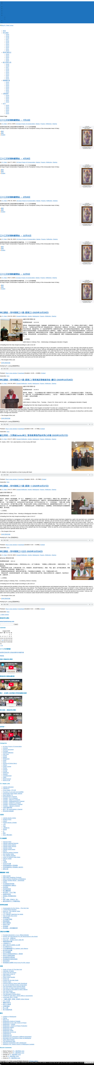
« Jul (1, 645)
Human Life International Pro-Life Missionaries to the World (20, 936)
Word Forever (7, 779)
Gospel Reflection (22, 316)
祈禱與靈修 (6, 1006)
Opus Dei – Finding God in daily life (13, 940)
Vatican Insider (7, 858)
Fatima (5, 1018)
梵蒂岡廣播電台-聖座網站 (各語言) (13, 867)
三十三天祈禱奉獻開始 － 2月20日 (15, 197)
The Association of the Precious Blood (14, 986)
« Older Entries (4, 614)
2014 (7, 44)
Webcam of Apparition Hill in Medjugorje (14, 1043)
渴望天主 (8, 17)
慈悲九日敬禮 (7, 1004)
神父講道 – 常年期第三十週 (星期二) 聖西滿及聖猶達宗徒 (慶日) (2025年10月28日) (36, 380)
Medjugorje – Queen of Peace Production (15, 1026)
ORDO (5, 882)
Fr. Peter (4, 124)
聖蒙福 (2, 655)
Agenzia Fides (7, 841)
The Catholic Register (9, 855)
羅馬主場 (5, 869)
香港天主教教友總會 (9, 955)
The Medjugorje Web (9, 1041)
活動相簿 (6, 93)
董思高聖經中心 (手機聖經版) (11, 901)
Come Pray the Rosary (9, 972)
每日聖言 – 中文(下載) (9, 892)
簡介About (6, 6)
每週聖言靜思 (7, 894)
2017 (7, 39)
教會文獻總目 (7, 923)
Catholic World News (9, 849)
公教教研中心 (7, 943)
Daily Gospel (6, 876)
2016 (7, 41)
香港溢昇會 (6, 961)
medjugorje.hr (7, 1033)
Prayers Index (7, 982)
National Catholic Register (10, 852)
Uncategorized (7, 775)
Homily (30, 316)
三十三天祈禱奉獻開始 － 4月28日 (15, 158)
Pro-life (5, 771)
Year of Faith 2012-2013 (10, 916)
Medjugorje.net (7, 1035)
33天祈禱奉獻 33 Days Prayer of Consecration (16, 12)
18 (2, 640)
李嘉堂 (5, 829)
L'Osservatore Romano (9, 909)
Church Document (8, 749)
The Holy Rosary (8, 991)
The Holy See (7, 912)
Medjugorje (35, 316)
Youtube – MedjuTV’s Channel (12, 803)
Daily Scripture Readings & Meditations (14, 879)
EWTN (5, 851)
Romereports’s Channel (10, 796)
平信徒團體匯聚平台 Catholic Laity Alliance (15, 948)
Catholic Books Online (9, 818)
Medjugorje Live (7, 1029)
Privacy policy (90, 1062)
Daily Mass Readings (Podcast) (12, 877)
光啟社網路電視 (7, 807)
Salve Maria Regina (8, 1039)
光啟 (4, 826)
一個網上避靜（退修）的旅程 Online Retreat (16, 999)
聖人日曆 (5, 1008)
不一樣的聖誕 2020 (18, 1051)
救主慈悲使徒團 (7, 950)
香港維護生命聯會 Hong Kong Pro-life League (16, 962)
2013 (7, 46)
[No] (0, 1064)
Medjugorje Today (8, 1030)
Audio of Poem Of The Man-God (12, 969)
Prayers (42, 124)
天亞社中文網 (7, 863)
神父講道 (6, 33)
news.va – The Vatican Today (11, 911)
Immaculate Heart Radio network (12, 793)
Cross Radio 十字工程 (9, 790)
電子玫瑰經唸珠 (7, 1009)
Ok (85, 1062)
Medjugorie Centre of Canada (11, 1021)
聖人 (4, 898)
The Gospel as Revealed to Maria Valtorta (15, 989)
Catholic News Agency (9, 845)
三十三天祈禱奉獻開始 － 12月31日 (15, 235)
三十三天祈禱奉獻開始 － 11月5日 (15, 274)
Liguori (5, 821)
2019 (7, 36)
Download (21, 373)
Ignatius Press (7, 819)
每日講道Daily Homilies (10, 8)
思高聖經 (5, 887)
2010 (7, 50)
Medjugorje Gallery (8, 1027)
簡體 (2, 133)
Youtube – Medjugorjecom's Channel (13, 801)
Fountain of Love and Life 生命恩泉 (13, 792)
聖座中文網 (6, 924)
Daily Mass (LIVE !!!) (9, 974)
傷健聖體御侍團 (7, 941)
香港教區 (5, 926)
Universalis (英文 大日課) (10, 997)
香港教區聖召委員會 (9, 957)
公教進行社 (6, 828)
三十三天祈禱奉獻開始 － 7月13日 (15, 120)
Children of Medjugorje (9, 1016)
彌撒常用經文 (7, 1002)
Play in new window (11, 373)
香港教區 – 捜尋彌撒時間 (10, 928)
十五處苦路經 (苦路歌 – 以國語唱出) (16, 19)
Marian (38, 124)
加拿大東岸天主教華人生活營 (11, 945)
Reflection (49, 124)
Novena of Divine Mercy (10, 763)
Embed (43, 373)
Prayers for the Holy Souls (10, 980)
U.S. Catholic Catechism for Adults (13, 914)
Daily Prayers (7, 975)
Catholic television (8, 787)
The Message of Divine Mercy (11, 994)
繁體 (2, 131)
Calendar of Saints (8, 971)
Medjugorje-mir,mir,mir (9, 1032)
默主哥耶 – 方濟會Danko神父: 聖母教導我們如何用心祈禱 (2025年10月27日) (34, 435)
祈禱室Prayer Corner (9, 10)
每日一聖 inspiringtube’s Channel (12, 809)
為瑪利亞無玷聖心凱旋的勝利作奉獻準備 (12, 652)
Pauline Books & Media (10, 822)
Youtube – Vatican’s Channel (11, 806)
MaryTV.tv (6, 1019)
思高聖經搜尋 (7, 889)
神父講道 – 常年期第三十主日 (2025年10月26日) (21, 551)
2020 (7, 34)
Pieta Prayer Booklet (9, 977)
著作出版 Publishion (9, 22)
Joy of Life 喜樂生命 (9, 938)
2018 (7, 38)
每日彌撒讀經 (7, 890)
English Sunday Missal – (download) (13, 880)
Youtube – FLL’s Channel (10, 798)
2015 (7, 42)
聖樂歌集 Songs (7, 15)
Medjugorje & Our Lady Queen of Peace (14, 1022)
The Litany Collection (9, 992)
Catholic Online (7, 848)
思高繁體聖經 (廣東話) (9, 885)
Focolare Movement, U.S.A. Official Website (16, 935)
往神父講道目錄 (5, 363)
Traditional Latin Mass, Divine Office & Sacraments (18, 995)
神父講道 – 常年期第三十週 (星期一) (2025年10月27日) (24, 486)
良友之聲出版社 (7, 835)
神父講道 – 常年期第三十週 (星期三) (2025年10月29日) (24, 312)
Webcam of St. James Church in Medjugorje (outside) (18, 1044)
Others (5, 765)
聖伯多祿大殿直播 (8, 811)
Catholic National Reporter (10, 843)
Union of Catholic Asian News (11, 857)
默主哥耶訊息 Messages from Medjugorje (15, 13)
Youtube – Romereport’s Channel (12, 804)
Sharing (54, 124)
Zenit (4, 860)
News (4, 762)
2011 (7, 49)
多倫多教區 (6, 917)
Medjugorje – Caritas (9, 1024)
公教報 (5, 862)
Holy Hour (6, 754)
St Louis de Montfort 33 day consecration (15, 985)
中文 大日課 (6, 1001)
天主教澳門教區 (7, 919)
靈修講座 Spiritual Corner (10, 20)
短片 (4, 103)
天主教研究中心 (7, 947)
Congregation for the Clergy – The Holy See (16, 908)
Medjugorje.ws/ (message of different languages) (17, 1036)
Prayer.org (6, 978)
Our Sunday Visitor (8, 854)
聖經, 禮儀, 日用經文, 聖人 (10, 899)
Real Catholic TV (8, 795)
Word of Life (6, 780)
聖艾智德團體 (7, 952)
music (4, 760)
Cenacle (5, 748)
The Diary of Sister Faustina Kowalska (14, 988)
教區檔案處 (6, 921)
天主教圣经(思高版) (8, 883)
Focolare (5, 751)
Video (4, 777)
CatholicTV (6, 788)
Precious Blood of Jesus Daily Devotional (15, 983)
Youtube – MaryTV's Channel (11, 799)
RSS (8, 376)
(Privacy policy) (33, 1061)
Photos (5, 768)
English (3, 135)
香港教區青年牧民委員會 (10, 959)
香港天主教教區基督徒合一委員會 (13, 954)
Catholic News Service (9, 846)
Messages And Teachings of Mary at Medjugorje (17, 1038)
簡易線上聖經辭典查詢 (9, 896)
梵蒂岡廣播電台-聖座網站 (10, 865)
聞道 (4, 833)
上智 (4, 824)
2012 (7, 47)
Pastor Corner (7, 766)
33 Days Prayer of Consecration (25, 124)
